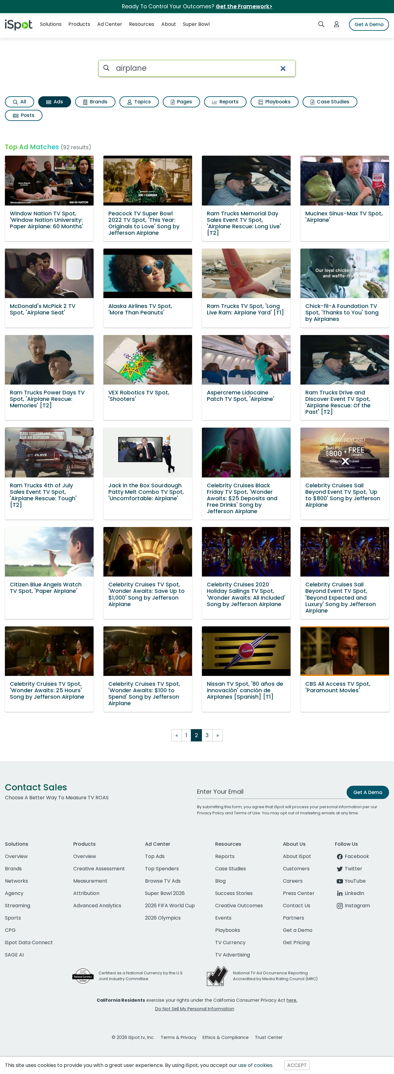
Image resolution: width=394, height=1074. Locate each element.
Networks (16, 880)
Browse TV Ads (163, 880)
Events (223, 917)
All (22, 101)
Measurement (90, 880)
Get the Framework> (244, 6)
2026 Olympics (163, 917)
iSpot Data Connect (29, 942)
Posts (27, 115)
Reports (228, 101)
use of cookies (255, 1065)
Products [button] (79, 24)
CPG (10, 930)
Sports (13, 917)
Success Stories (234, 893)
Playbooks (277, 101)
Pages (184, 101)
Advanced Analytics (97, 905)
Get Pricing (296, 942)
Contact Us (296, 905)
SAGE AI (14, 954)
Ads (57, 101)
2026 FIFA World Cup (170, 905)
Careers (293, 880)
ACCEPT (297, 1065)
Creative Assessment (99, 868)
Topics (142, 101)
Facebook (357, 856)
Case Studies (332, 101)
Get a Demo (297, 930)
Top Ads (155, 856)
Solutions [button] (51, 24)
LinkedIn (354, 893)
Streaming (17, 905)
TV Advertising (232, 954)
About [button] (168, 24)
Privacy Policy (210, 813)
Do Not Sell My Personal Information (194, 1009)
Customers (296, 868)
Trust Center (269, 1037)
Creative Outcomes (239, 905)
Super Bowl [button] (196, 24)
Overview (16, 856)
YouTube (355, 880)
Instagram (357, 905)
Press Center (299, 893)
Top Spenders (162, 868)
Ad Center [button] (109, 24)
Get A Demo (369, 24)
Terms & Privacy (178, 1037)
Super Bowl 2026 (165, 893)
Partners (293, 917)
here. (292, 1000)
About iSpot (297, 856)
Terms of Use (247, 813)
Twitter (353, 868)
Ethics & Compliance (226, 1037)
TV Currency (230, 942)
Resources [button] (141, 24)
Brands (98, 101)
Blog (220, 880)
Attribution (86, 893)
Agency (14, 893)
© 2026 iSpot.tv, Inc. (133, 1037)
